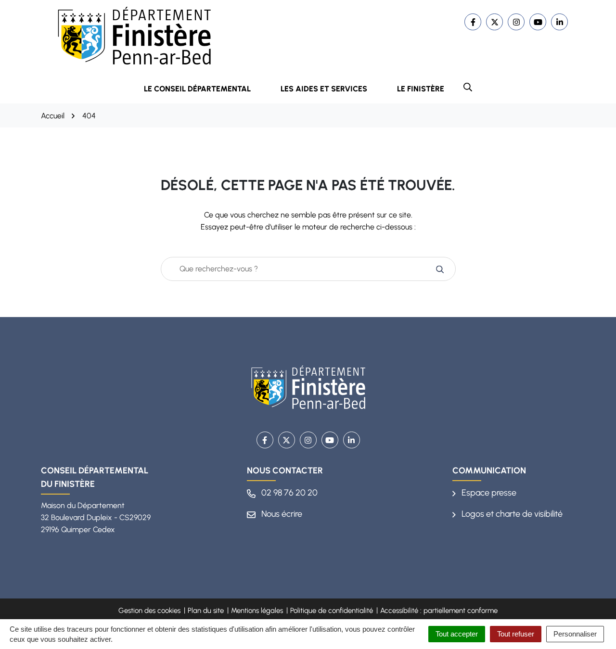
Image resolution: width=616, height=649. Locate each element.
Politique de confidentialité (331, 610)
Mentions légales (257, 610)
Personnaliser (575, 634)
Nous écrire (280, 514)
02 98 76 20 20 (288, 492)
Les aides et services (324, 88)
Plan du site (206, 610)
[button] (468, 87)
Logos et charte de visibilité (511, 514)
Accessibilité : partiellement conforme (439, 610)
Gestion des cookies (149, 610)
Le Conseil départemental (197, 88)
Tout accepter (457, 634)
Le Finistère (420, 88)
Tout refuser (515, 634)
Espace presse (488, 492)
